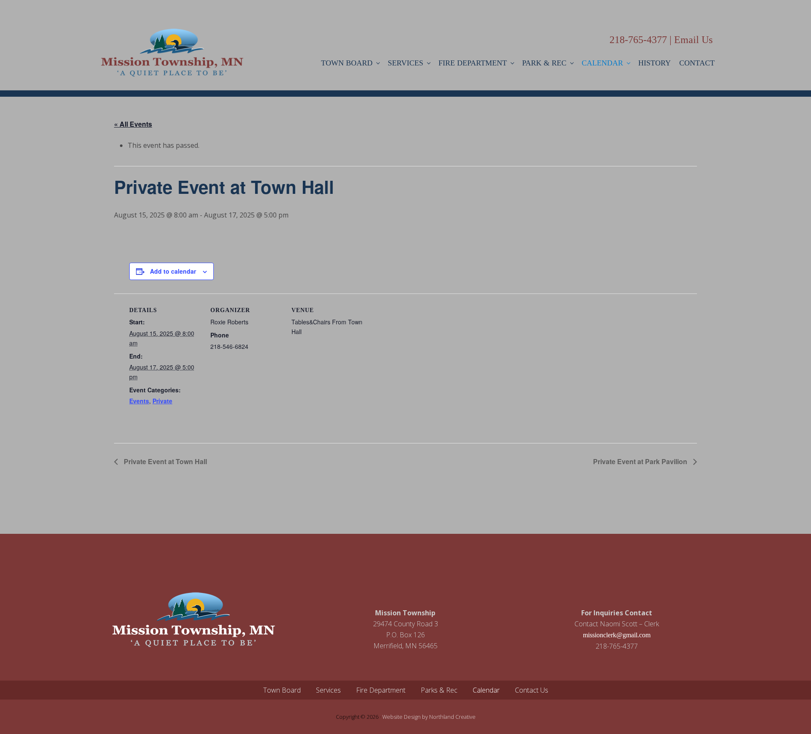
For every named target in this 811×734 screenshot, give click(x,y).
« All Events (133, 124)
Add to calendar (173, 271)
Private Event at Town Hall (164, 461)
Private (162, 401)
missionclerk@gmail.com (616, 635)
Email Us (693, 39)
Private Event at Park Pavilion (641, 461)
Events (139, 401)
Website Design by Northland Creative (429, 716)
